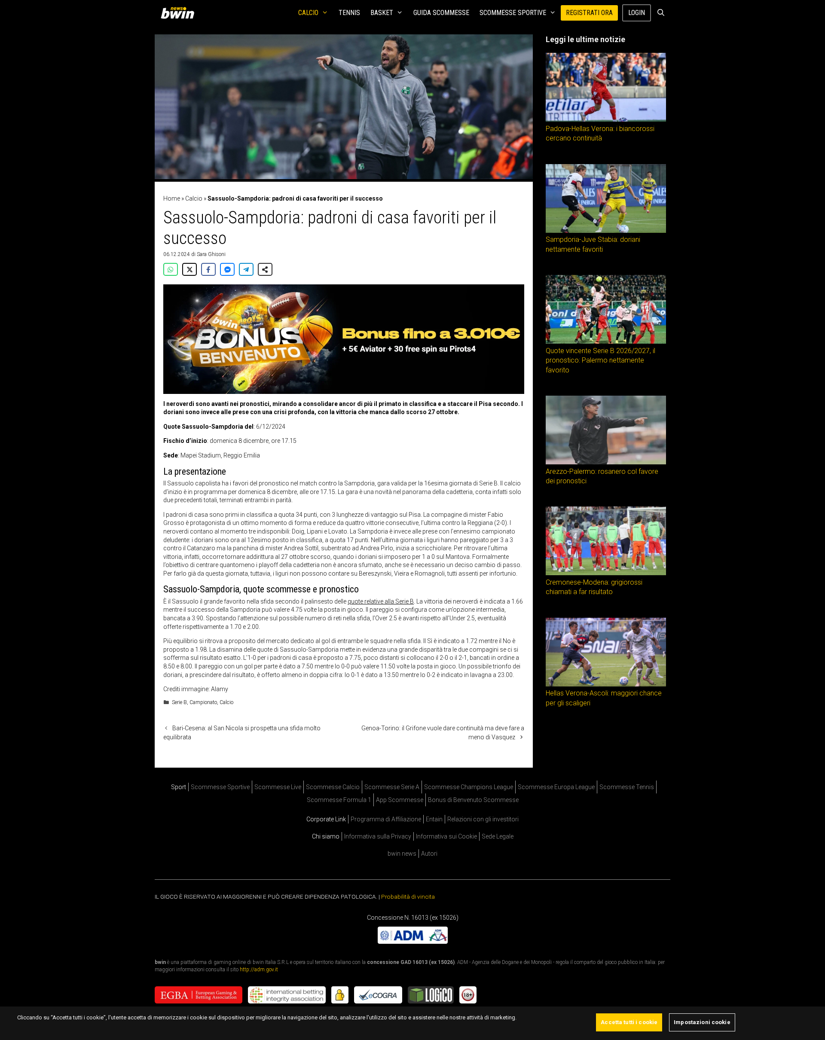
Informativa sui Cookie (446, 836)
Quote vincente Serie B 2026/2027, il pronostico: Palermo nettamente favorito (600, 360)
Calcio (308, 13)
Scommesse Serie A (391, 787)
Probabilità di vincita (408, 896)
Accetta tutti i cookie (629, 1022)
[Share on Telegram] (246, 269)
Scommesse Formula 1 (339, 799)
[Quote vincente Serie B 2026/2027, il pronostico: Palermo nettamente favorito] (606, 341)
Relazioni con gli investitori (483, 819)
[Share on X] (189, 269)
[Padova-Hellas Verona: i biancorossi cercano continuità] (606, 119)
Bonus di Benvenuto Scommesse (473, 799)
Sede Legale (497, 836)
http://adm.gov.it (259, 969)
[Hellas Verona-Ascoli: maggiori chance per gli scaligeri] (606, 684)
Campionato (203, 702)
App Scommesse (399, 799)
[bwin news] (180, 13)
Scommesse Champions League (468, 787)
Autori (429, 853)
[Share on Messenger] (227, 269)
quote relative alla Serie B (381, 601)
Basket (381, 13)
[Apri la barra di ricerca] (660, 13)
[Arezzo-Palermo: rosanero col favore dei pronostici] (606, 462)
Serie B (179, 702)
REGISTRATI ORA (589, 13)
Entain (434, 819)
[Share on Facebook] (208, 269)
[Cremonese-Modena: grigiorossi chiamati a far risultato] (606, 573)
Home (171, 198)
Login (636, 13)
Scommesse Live (277, 787)
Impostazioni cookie (702, 1022)
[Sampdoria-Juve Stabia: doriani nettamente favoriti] (606, 230)
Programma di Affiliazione (386, 819)
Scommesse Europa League (556, 787)
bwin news (402, 853)
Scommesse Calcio (333, 787)
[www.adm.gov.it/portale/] (413, 941)
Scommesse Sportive (513, 13)
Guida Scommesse (441, 13)
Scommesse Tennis (626, 787)
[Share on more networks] (265, 269)
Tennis (349, 13)
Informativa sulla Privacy (377, 836)
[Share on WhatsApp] (170, 269)
